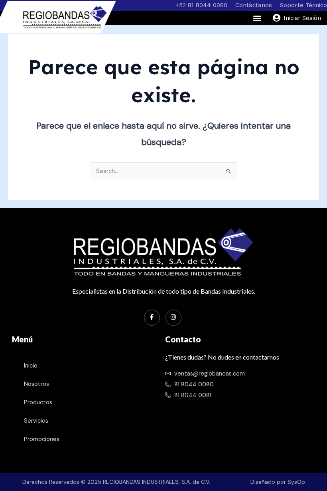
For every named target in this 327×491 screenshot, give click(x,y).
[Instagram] (173, 318)
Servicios (36, 421)
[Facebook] (152, 318)
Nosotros (36, 384)
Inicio (30, 366)
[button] (257, 18)
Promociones (41, 439)
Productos (38, 402)
